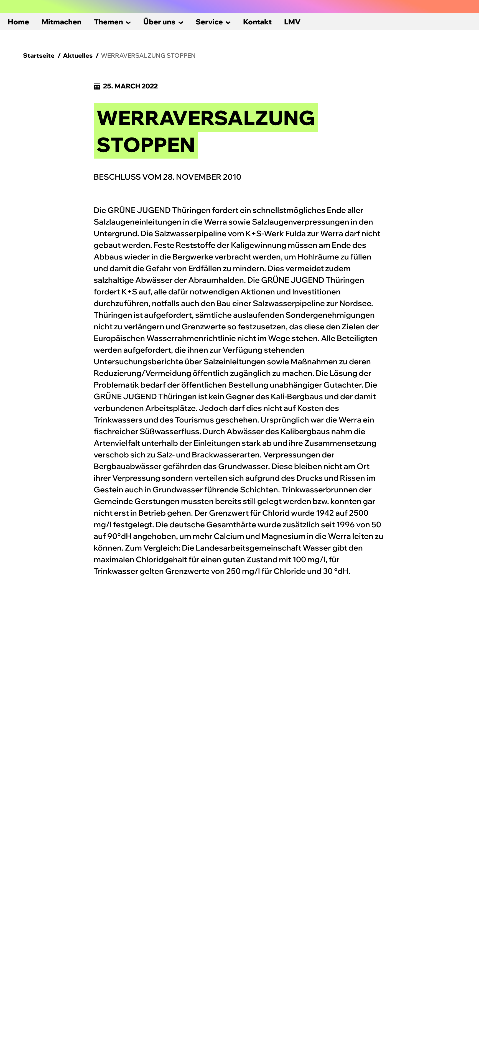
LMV (292, 21)
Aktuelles (78, 55)
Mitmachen (61, 21)
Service (209, 21)
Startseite (39, 55)
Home (18, 21)
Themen (108, 21)
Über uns (159, 21)
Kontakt (257, 21)
